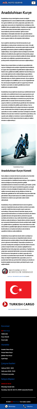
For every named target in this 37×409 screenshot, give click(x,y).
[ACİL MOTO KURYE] (12, 2)
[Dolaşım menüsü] (33, 2)
